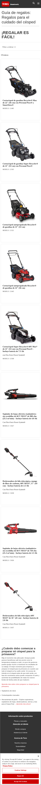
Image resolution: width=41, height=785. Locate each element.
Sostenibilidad (20, 746)
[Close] (38, 756)
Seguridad (20, 750)
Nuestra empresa (21, 743)
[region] (20, 769)
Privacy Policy (7, 766)
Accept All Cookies (20, 781)
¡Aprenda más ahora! (23, 704)
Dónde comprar (20, 729)
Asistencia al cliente (20, 732)
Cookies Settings (20, 770)
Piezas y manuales (20, 721)
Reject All (20, 776)
